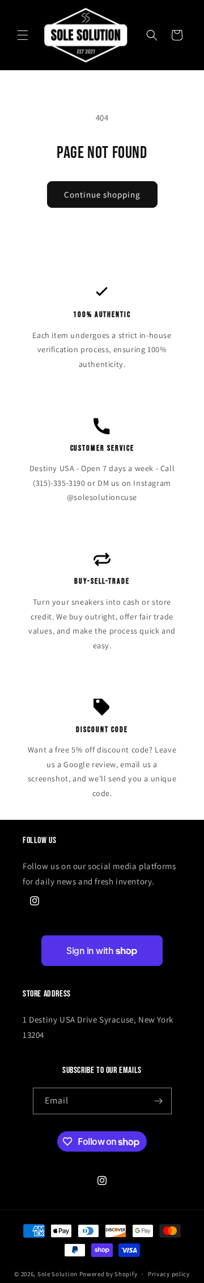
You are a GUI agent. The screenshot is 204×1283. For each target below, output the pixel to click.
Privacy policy (169, 1274)
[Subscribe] (158, 1101)
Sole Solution (57, 1274)
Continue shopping (102, 194)
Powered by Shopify (108, 1274)
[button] (22, 35)
